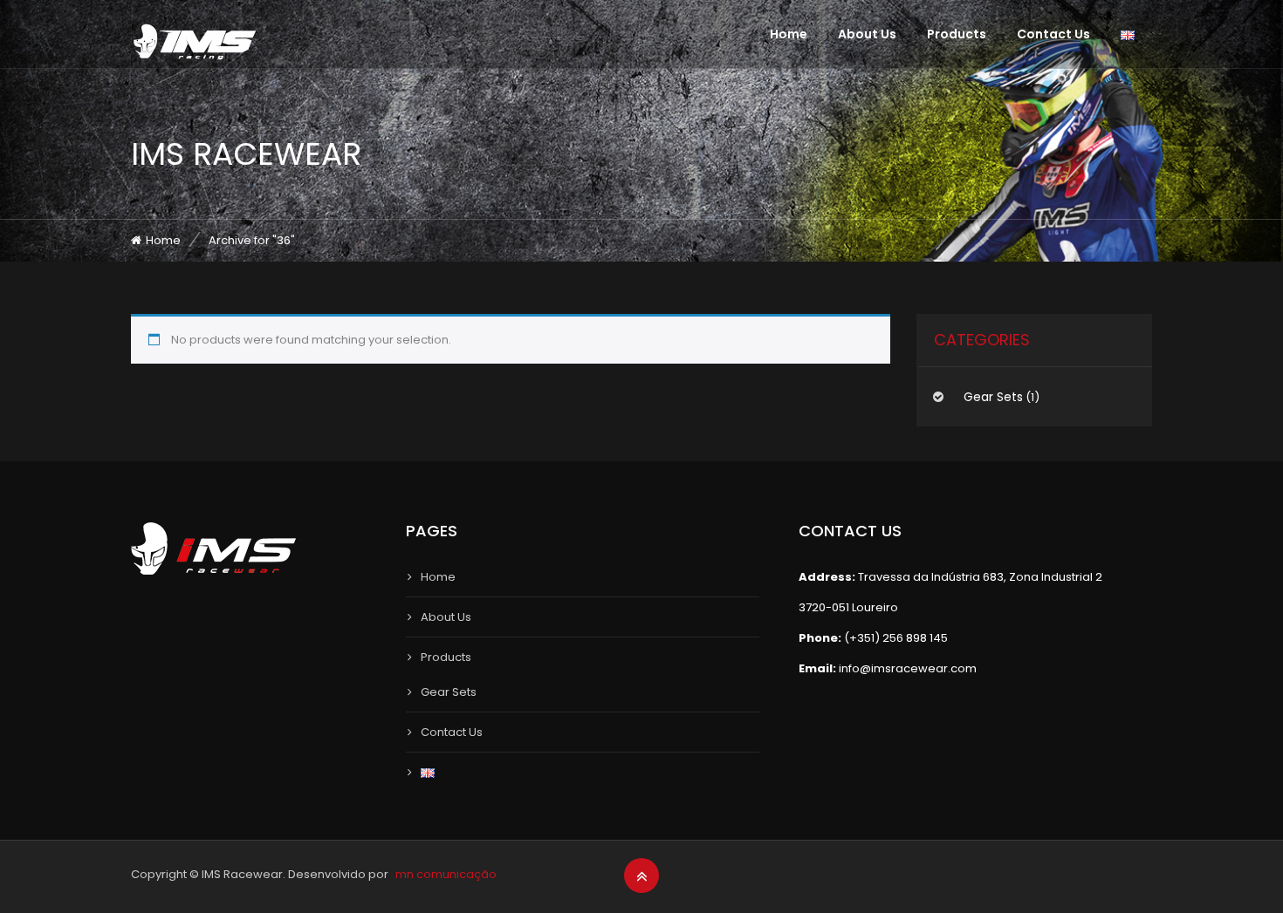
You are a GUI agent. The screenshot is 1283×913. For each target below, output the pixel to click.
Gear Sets (993, 396)
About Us (867, 34)
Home (788, 34)
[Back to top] (642, 876)
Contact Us (1053, 34)
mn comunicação (446, 874)
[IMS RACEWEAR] (194, 42)
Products (956, 34)
